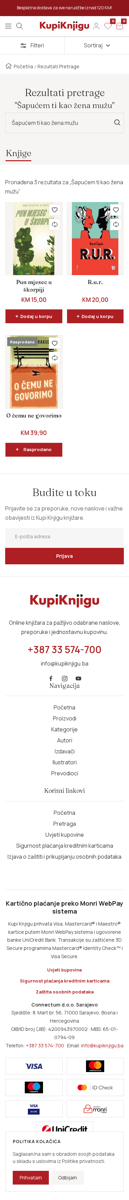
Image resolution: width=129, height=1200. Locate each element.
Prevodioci (64, 773)
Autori (64, 740)
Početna (23, 66)
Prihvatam (31, 1177)
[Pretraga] (19, 26)
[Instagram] (64, 678)
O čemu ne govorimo (34, 415)
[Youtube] (78, 678)
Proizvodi (64, 718)
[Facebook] (50, 678)
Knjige (18, 153)
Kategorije (64, 729)
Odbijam (67, 1177)
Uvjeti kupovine (64, 834)
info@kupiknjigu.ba (102, 1045)
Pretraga (64, 823)
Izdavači (65, 751)
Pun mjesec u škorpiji (34, 286)
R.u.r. (95, 282)
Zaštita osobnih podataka (65, 992)
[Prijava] (96, 26)
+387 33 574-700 (45, 1045)
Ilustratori (65, 762)
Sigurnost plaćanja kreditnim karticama (64, 845)
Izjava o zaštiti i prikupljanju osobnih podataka (64, 856)
